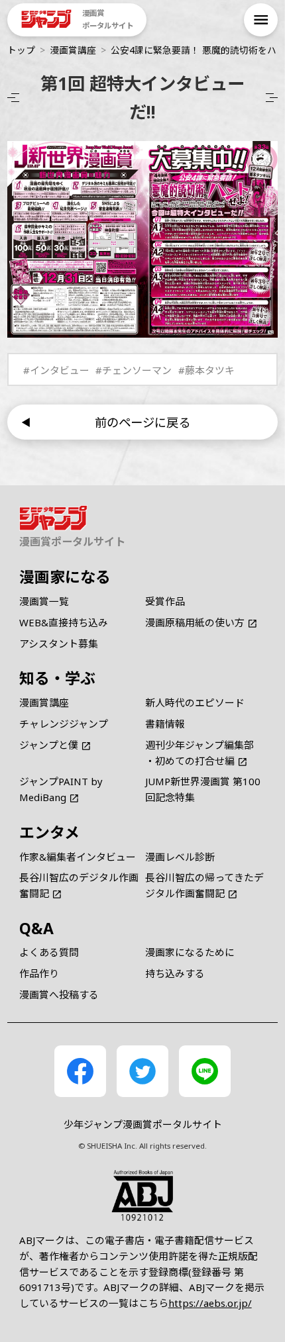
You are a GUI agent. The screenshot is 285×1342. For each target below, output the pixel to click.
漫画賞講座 (73, 50)
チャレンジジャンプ (63, 723)
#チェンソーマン (133, 370)
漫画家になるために (190, 952)
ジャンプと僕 (48, 744)
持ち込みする (175, 973)
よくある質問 (49, 952)
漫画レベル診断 (180, 856)
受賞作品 (165, 601)
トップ (21, 50)
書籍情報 (165, 723)
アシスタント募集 (58, 643)
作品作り (39, 973)
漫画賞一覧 (44, 601)
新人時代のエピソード (195, 702)
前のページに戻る (142, 422)
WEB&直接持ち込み (63, 622)
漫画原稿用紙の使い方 (195, 622)
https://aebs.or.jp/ (210, 1303)
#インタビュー (56, 370)
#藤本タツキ (206, 370)
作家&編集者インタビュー (77, 856)
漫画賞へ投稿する (59, 994)
